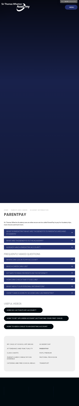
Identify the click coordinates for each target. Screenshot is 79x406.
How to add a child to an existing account (27, 326)
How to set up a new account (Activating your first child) (35, 318)
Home (6, 210)
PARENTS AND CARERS (19, 210)
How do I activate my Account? (22, 310)
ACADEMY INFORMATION (39, 210)
